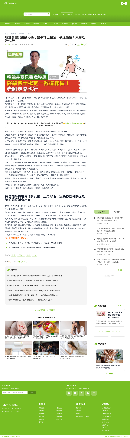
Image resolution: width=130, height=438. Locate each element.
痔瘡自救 (77, 14)
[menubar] (55, 24)
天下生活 (29, 34)
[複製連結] (85, 44)
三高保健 (55, 24)
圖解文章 (84, 24)
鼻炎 (34, 255)
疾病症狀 (8, 24)
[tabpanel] (109, 243)
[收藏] (69, 44)
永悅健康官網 (106, 408)
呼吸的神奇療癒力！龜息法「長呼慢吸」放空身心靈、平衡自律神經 (35, 243)
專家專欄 (74, 24)
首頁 (6, 34)
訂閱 (31, 392)
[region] (46, 124)
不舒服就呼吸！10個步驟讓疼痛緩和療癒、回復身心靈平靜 (32, 247)
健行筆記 (105, 428)
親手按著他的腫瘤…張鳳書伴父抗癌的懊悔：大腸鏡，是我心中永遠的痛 (34, 276)
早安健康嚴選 (106, 413)
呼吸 (13, 255)
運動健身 (46, 24)
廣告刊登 (78, 413)
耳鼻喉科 (21, 255)
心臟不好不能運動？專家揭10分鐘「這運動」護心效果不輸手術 (31, 285)
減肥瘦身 (36, 24)
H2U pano (105, 422)
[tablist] (109, 212)
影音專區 (65, 24)
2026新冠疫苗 (102, 14)
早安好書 (21, 34)
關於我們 (78, 408)
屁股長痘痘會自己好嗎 (89, 14)
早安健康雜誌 (106, 416)
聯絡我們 (78, 411)
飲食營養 (27, 24)
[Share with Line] (78, 44)
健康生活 (17, 24)
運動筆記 (105, 425)
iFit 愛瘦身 (105, 430)
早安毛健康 (105, 419)
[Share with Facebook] (82, 44)
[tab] (101, 212)
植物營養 (93, 24)
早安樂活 (103, 24)
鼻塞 (28, 255)
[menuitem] (7, 24)
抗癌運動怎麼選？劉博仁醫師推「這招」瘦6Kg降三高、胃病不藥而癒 (33, 290)
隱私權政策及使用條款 (83, 416)
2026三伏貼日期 (67, 14)
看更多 (120, 270)
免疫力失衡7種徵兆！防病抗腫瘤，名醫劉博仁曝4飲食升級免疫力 (32, 281)
